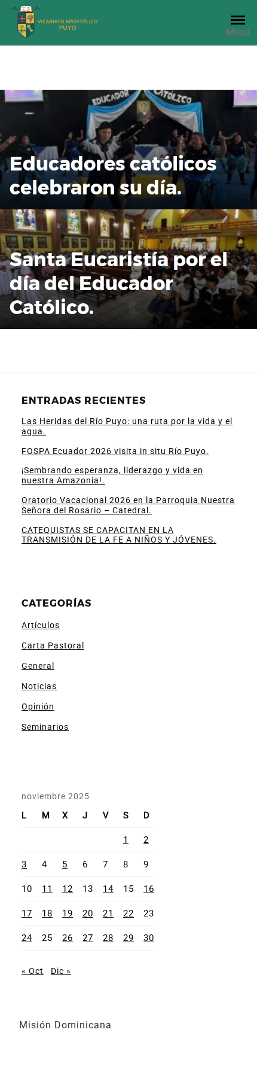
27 (87, 938)
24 (27, 938)
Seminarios (45, 727)
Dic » (61, 971)
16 (148, 889)
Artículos (41, 625)
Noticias (39, 686)
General (38, 666)
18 (47, 913)
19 (67, 913)
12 (67, 889)
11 (47, 889)
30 (148, 938)
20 (87, 913)
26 (67, 938)
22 (128, 913)
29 (128, 938)
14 (108, 889)
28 (108, 938)
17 (27, 913)
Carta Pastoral (53, 645)
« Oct (33, 971)
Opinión (38, 706)
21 (108, 913)
